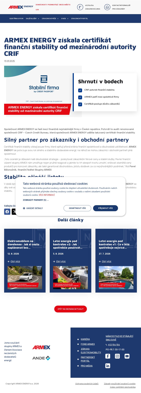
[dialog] (70, 196)
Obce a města (64, 5)
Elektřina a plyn (16, 18)
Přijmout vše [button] (105, 208)
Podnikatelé (53, 5)
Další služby (31, 18)
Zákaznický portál (79, 18)
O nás (63, 18)
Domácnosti (41, 5)
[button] (7, 212)
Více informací (47, 194)
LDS (37, 10)
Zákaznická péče (49, 18)
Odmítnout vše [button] (77, 208)
